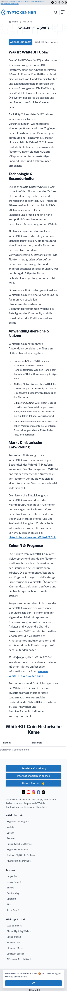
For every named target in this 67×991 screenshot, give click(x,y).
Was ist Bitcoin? (14, 926)
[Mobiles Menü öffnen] (59, 12)
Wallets (10, 827)
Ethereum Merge (15, 948)
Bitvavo (10, 888)
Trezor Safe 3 (13, 910)
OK (33, 983)
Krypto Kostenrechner (17, 850)
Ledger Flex (12, 877)
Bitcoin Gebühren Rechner (19, 844)
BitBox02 (11, 899)
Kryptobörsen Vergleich (18, 822)
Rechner (11, 838)
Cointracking (13, 893)
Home (15, 22)
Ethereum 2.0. (13, 943)
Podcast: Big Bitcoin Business (21, 855)
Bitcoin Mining (14, 937)
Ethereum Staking (15, 954)
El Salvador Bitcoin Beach (19, 959)
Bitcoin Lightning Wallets (19, 931)
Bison (9, 905)
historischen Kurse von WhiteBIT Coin (32, 537)
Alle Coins (27, 22)
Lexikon (10, 833)
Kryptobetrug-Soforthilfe (19, 861)
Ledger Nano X (14, 882)
